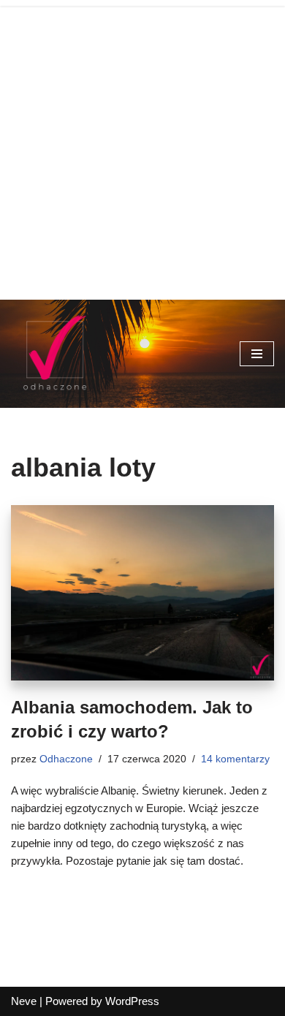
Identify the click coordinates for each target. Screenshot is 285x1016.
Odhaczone (66, 759)
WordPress (132, 1001)
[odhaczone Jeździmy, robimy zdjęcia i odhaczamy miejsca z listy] (55, 354)
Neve (24, 1001)
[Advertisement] (142, 149)
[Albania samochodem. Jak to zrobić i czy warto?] (142, 593)
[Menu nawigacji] (257, 353)
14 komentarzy (235, 759)
